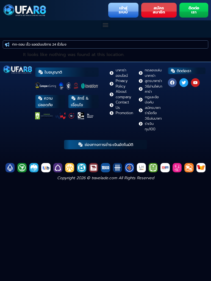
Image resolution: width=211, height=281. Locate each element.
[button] (105, 24)
